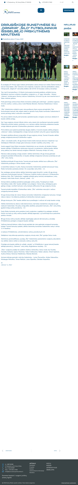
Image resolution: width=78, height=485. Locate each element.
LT (62, 2)
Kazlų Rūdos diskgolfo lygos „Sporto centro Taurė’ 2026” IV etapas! (67, 78)
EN (61, 2)
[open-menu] (41, 10)
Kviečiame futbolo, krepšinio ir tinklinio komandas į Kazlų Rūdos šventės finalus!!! (67, 46)
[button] (72, 2)
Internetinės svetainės (68, 483)
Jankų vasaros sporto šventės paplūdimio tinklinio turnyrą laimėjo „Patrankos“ (68, 109)
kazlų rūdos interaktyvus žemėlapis (51, 466)
